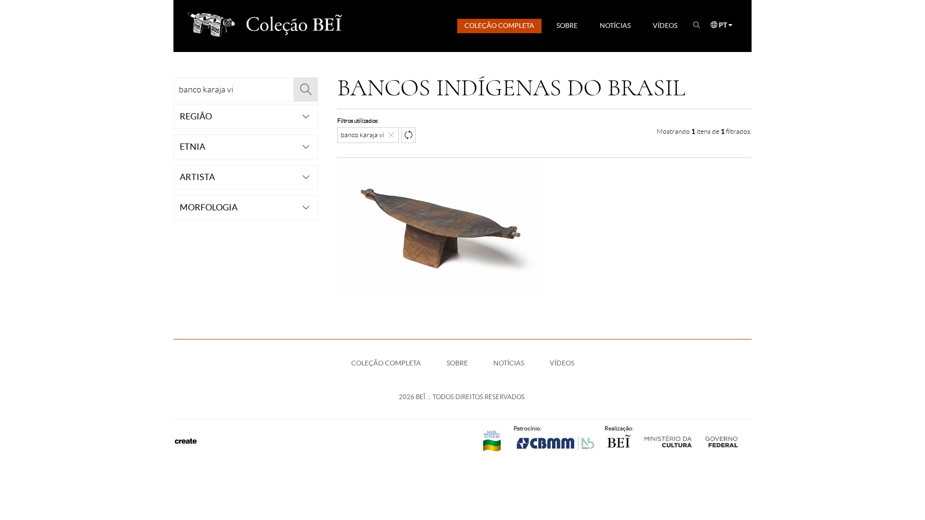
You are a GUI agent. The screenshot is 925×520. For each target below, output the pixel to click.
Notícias (615, 25)
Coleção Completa (499, 25)
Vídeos (665, 25)
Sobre (567, 25)
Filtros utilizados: (358, 120)
